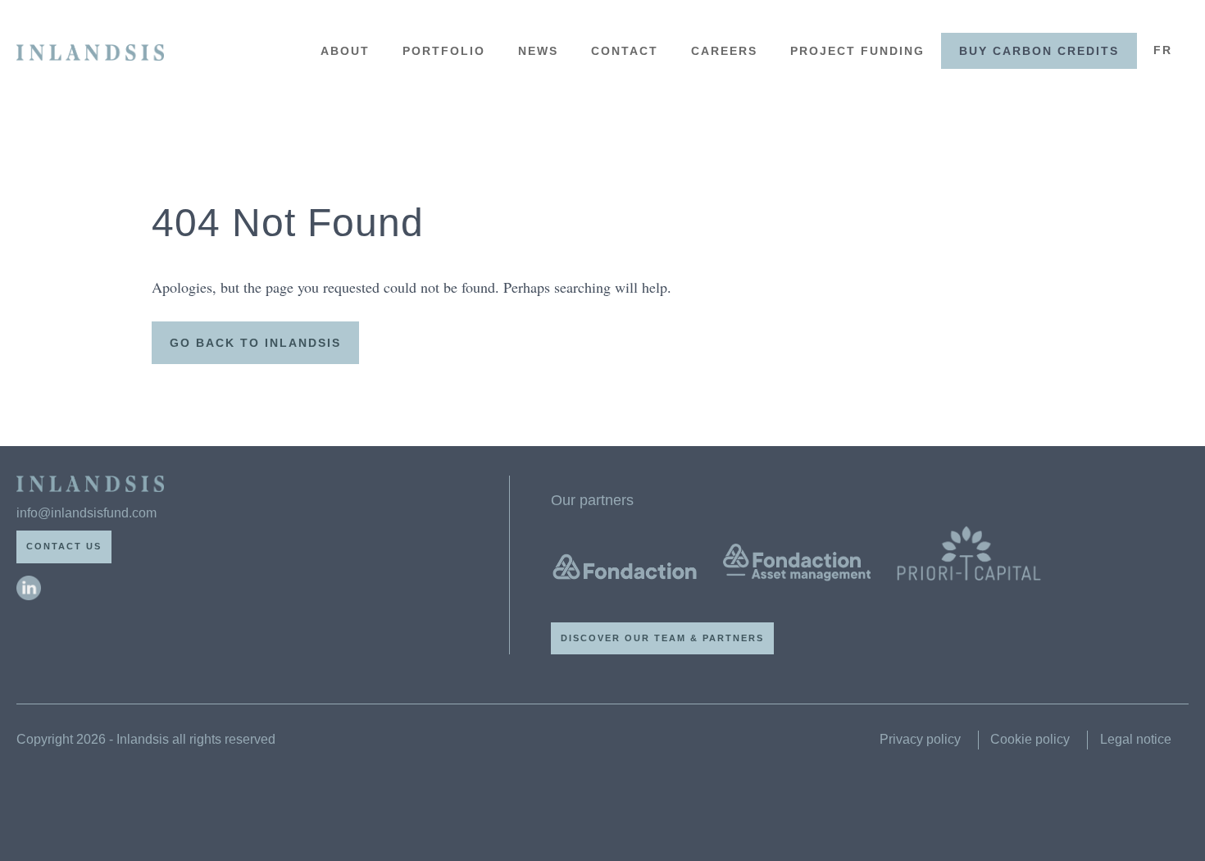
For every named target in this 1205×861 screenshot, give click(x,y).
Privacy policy (920, 739)
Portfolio (443, 50)
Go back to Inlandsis (255, 342)
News (538, 50)
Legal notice (1135, 739)
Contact (624, 50)
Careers (724, 50)
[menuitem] (1163, 51)
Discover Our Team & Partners (662, 638)
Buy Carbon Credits (1039, 50)
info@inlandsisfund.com (86, 513)
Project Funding (857, 50)
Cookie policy (1030, 739)
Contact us (64, 546)
